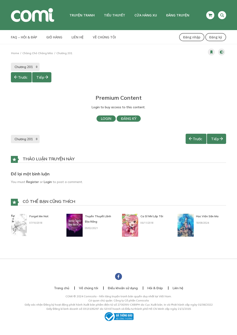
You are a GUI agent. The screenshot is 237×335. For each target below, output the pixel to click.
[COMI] (32, 15)
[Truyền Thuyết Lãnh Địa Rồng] (74, 225)
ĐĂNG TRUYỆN (177, 15)
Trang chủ (61, 288)
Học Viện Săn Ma (207, 216)
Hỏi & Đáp (155, 288)
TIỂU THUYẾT (114, 15)
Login (106, 118)
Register (32, 182)
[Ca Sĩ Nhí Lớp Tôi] (130, 225)
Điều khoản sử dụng (123, 288)
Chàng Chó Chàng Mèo (37, 53)
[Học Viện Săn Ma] (186, 225)
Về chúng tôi (104, 37)
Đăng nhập (191, 37)
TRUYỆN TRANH (82, 15)
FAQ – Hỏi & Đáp (24, 37)
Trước (23, 77)
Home (15, 53)
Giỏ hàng (54, 37)
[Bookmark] (211, 52)
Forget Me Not (38, 216)
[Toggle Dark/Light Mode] (221, 52)
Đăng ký (215, 37)
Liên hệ (78, 37)
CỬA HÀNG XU (145, 15)
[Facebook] (118, 276)
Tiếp (40, 77)
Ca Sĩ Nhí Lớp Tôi (151, 216)
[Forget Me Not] (19, 225)
